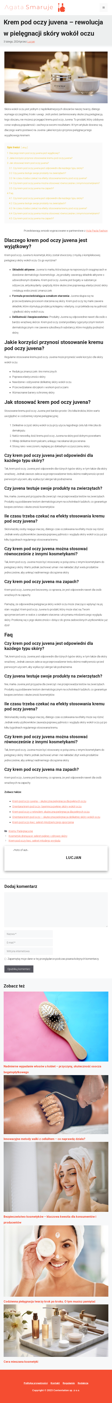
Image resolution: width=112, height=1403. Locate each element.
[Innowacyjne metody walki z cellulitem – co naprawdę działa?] (56, 1105)
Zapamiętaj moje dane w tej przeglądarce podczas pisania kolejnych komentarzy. (53, 958)
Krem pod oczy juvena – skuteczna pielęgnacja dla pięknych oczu (49, 801)
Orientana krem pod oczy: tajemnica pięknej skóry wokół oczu (47, 806)
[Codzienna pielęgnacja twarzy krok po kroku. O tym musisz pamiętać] (56, 1262)
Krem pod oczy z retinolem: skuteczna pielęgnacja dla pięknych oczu (51, 811)
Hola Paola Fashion (97, 230)
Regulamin (69, 1383)
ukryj (24, 147)
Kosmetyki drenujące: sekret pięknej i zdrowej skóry (38, 835)
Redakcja (83, 1383)
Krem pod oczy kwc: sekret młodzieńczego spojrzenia (43, 822)
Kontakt (55, 1383)
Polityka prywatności (36, 1383)
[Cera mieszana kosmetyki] (56, 1331)
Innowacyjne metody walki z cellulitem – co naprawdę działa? (44, 1139)
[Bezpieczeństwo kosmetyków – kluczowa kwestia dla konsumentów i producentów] (56, 1178)
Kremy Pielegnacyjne (21, 831)
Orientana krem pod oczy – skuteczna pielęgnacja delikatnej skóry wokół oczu (56, 816)
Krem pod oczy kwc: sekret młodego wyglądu (34, 840)
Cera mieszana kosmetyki (21, 1361)
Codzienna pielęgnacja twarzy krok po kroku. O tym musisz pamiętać (49, 1301)
